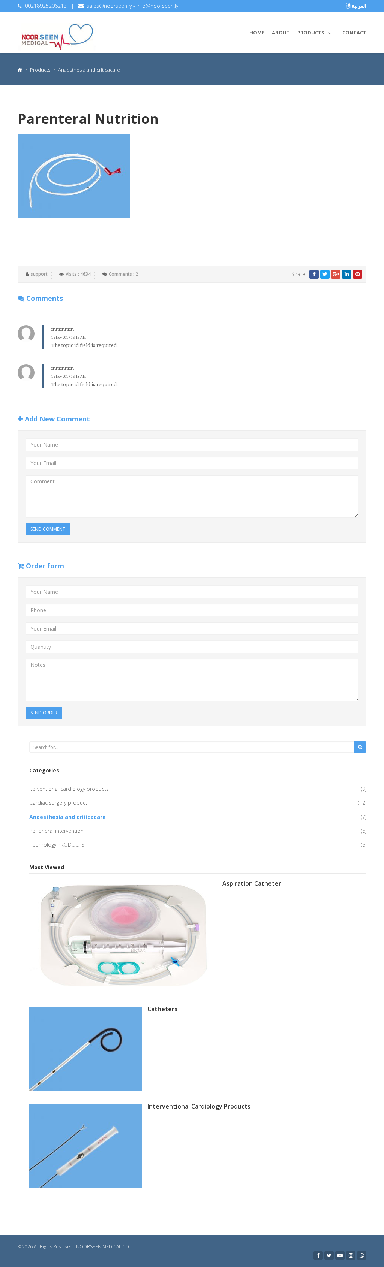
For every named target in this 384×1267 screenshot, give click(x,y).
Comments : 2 (123, 274)
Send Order (43, 713)
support (39, 274)
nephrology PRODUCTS (56, 844)
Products (310, 32)
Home (256, 32)
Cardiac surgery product (58, 802)
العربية (358, 5)
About (281, 32)
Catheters (162, 1009)
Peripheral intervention (56, 830)
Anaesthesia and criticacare (67, 816)
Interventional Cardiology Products (198, 1106)
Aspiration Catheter (251, 883)
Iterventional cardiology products (69, 788)
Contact (354, 32)
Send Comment (47, 529)
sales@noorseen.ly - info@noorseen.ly (132, 5)
